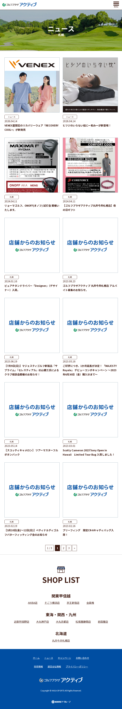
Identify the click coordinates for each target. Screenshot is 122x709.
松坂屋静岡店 (83, 621)
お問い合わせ (82, 657)
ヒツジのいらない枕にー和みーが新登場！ (87, 125)
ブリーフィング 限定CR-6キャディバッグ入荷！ (88, 532)
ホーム (36, 657)
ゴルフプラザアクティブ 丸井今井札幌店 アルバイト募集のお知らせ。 (90, 288)
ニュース (11, 116)
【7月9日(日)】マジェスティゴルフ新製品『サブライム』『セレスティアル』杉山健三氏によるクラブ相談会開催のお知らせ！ (31, 370)
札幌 (12, 196)
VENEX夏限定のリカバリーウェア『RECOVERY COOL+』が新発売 (31, 127)
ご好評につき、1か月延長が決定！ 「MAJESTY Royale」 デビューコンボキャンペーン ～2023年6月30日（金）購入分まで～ (90, 370)
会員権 (90, 603)
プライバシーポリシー (77, 666)
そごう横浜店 (52, 603)
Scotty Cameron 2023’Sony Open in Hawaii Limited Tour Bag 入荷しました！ (89, 452)
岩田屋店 (103, 621)
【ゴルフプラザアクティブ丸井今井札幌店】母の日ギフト (89, 208)
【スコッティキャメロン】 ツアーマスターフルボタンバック (31, 452)
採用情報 (38, 666)
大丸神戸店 (42, 621)
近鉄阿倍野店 (21, 621)
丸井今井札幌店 (61, 640)
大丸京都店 (62, 621)
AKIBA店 (32, 603)
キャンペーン (64, 657)
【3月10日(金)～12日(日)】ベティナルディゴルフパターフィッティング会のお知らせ (31, 532)
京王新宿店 (73, 603)
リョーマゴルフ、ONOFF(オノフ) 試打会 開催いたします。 (31, 208)
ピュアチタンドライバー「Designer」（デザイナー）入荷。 (31, 288)
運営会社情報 (54, 666)
